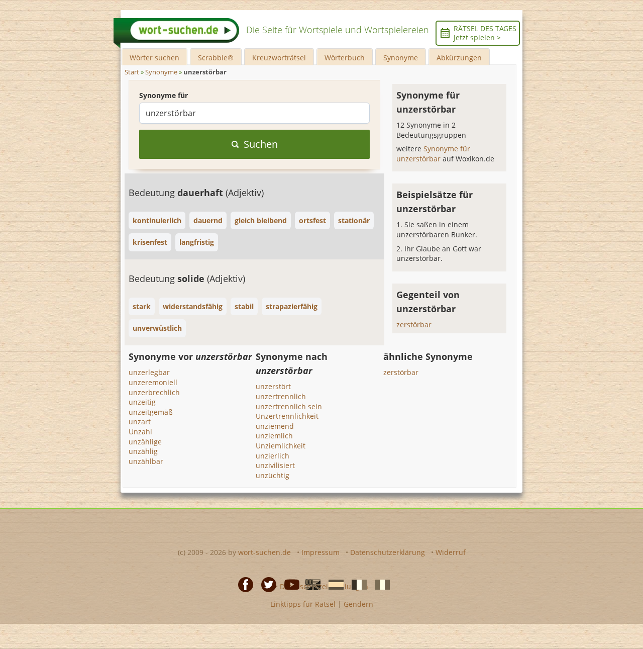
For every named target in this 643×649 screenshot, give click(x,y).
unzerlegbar (149, 372)
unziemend (275, 426)
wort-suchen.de (264, 552)
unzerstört (273, 386)
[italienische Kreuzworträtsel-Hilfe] (379, 583)
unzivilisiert (275, 465)
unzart (140, 421)
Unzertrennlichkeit (287, 416)
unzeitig (142, 402)
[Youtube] (288, 583)
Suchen (261, 144)
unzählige (145, 441)
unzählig (143, 451)
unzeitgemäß (151, 412)
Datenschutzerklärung (387, 552)
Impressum (320, 552)
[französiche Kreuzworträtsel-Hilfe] (356, 583)
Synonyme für (163, 95)
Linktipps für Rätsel (303, 604)
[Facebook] (242, 583)
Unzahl (140, 431)
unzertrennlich (281, 396)
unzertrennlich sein (289, 406)
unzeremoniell (153, 382)
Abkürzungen (459, 57)
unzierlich (272, 455)
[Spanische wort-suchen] (333, 583)
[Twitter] (265, 583)
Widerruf (451, 552)
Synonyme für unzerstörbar (433, 153)
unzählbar (146, 461)
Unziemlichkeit (280, 445)
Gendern (358, 604)
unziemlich (274, 435)
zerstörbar (414, 324)
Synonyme (400, 57)
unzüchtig (272, 475)
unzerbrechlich (154, 392)
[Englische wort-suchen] (309, 583)
